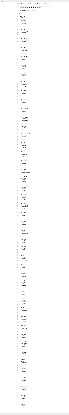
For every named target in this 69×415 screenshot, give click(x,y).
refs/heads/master (38, 3)
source (45, 3)
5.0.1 (32, 3)
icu (33, 3)
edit (33, 6)
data (47, 3)
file (31, 6)
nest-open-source (19, 3)
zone (49, 3)
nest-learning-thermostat (27, 3)
